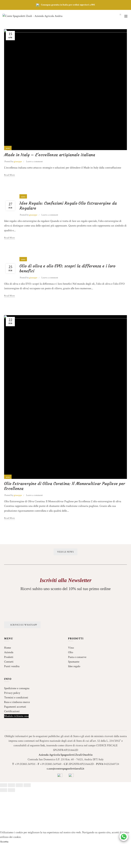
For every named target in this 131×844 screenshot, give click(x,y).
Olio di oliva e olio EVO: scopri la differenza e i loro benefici (67, 268)
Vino (71, 648)
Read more (9, 175)
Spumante (73, 662)
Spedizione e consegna (16, 688)
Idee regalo (74, 666)
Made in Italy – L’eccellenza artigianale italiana (49, 154)
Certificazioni (12, 711)
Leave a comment (34, 161)
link (42, 745)
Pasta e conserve (77, 657)
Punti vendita (11, 666)
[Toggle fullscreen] (19, 785)
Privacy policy (12, 693)
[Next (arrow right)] (11, 790)
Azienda (8, 652)
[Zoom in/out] (27, 785)
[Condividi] (11, 785)
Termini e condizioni (16, 697)
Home (7, 648)
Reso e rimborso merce (17, 702)
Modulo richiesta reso (16, 716)
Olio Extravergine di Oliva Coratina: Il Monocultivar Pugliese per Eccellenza (64, 486)
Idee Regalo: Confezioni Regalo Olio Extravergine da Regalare (68, 206)
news (8, 148)
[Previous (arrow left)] (3, 790)
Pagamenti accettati (15, 707)
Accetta (4, 841)
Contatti (8, 662)
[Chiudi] (3, 785)
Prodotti (8, 657)
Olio (70, 652)
